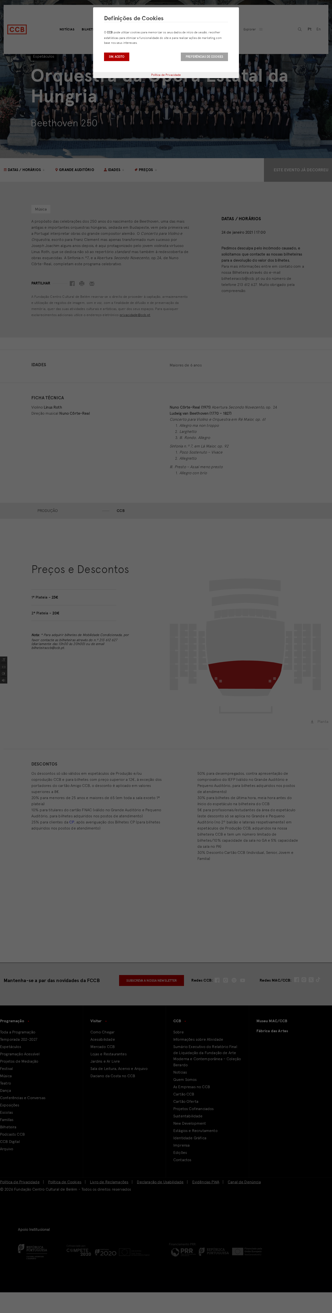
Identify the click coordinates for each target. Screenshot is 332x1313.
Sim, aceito (116, 56)
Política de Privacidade (166, 75)
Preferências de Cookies (204, 56)
